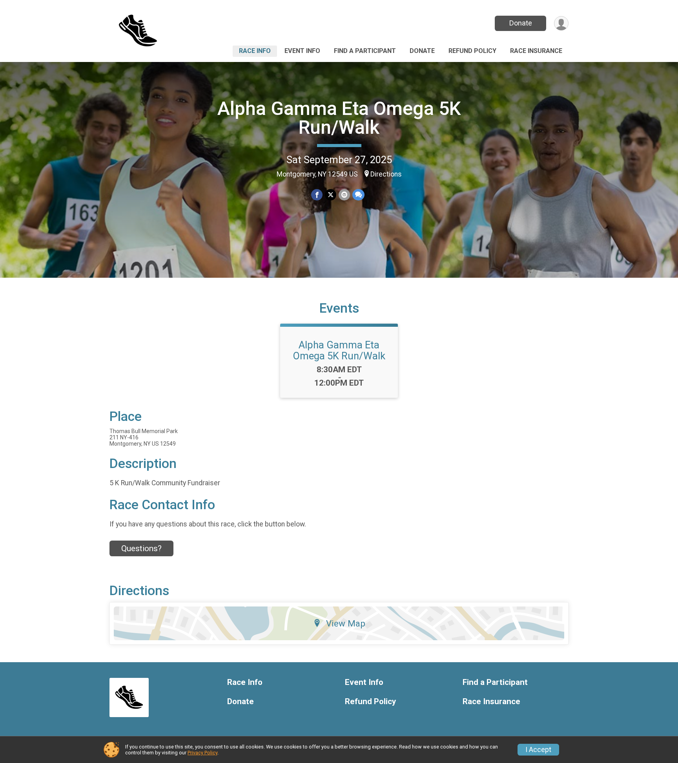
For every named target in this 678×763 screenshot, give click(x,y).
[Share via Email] (344, 194)
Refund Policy (472, 51)
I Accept (538, 750)
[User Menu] (561, 23)
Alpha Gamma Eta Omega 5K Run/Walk (339, 117)
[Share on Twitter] (330, 194)
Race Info (255, 51)
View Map (345, 623)
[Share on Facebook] (317, 194)
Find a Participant (365, 51)
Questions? (141, 548)
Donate (520, 23)
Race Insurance (536, 51)
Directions (386, 174)
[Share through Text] (358, 194)
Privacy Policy (202, 753)
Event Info (302, 51)
